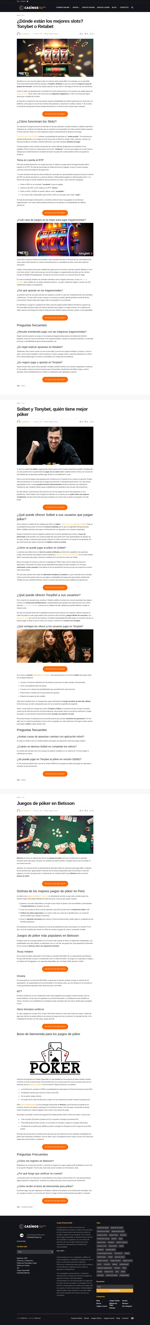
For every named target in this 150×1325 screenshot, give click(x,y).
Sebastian (26, 33)
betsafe (114, 1238)
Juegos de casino (102, 1260)
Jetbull (110, 1257)
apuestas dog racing (118, 1231)
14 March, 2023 (37, 33)
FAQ (18, 1)
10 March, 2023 (37, 810)
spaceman (100, 1275)
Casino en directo (122, 1242)
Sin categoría (127, 1306)
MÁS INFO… (61, 1251)
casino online (113, 1246)
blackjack (111, 1242)
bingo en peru (101, 1242)
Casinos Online (62, 7)
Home (18, 15)
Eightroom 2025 (22, 1258)
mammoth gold (124, 1264)
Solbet (123, 1271)
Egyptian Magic (110, 1249)
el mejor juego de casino (104, 1253)
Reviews (125, 1303)
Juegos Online (88, 7)
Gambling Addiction (23, 1273)
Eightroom (24, 1318)
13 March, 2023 (37, 422)
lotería (99, 1264)
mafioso (114, 1264)
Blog (114, 7)
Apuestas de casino (117, 1227)
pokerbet (117, 1268)
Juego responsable (23, 1270)
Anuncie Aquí (21, 1241)
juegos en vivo (127, 1260)
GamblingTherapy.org (34, 1237)
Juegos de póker (27, 1207)
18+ (18, 1268)
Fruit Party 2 (118, 1253)
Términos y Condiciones (25, 1260)
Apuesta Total (114, 1235)
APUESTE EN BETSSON (55, 884)
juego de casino (119, 1257)
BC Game (123, 1235)
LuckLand (107, 1264)
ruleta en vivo (109, 1271)
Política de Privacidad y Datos (27, 1263)
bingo (120, 1238)
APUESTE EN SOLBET (55, 507)
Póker (23, 780)
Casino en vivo (101, 1246)
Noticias (112, 1308)
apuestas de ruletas (103, 1231)
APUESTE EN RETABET (55, 114)
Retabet (99, 1271)
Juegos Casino (103, 7)
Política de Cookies (23, 1265)
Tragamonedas (124, 1275)
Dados (121, 1246)
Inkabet (127, 1253)
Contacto (22, 1)
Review (124, 1301)
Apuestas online (102, 1235)
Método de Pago (113, 1304)
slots (23, 385)
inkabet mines (101, 1257)
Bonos (75, 7)
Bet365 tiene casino (103, 1238)
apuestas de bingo (102, 1227)
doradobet (100, 1249)
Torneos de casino (111, 1275)
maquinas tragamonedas (104, 1268)
